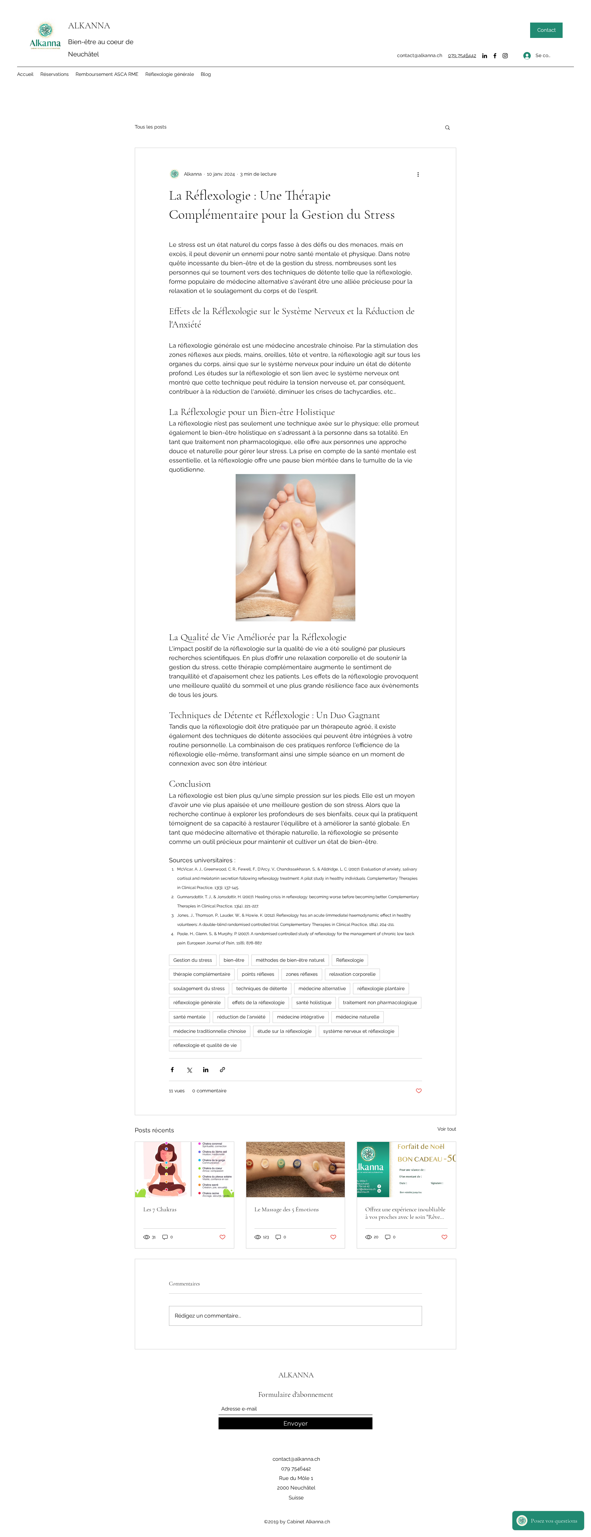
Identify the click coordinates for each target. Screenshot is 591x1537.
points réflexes (258, 974)
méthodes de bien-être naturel (290, 960)
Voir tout (446, 1129)
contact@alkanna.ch (419, 55)
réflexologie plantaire (381, 988)
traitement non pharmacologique (380, 1002)
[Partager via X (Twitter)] (189, 1069)
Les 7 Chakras (159, 1209)
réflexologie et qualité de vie (205, 1045)
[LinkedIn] (484, 55)
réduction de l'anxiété (241, 1017)
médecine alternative (322, 988)
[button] (447, 127)
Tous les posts (151, 127)
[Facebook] (494, 55)
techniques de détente (261, 988)
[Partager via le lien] (222, 1069)
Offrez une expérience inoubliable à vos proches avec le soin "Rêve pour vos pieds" (405, 1213)
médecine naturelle (357, 1017)
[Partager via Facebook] (172, 1069)
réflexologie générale (197, 1002)
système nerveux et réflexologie (358, 1031)
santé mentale (189, 1017)
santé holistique (313, 1002)
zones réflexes (302, 974)
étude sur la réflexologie (285, 1031)
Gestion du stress (192, 960)
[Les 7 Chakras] (184, 1169)
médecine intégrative (300, 1017)
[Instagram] (505, 55)
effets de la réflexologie (258, 1002)
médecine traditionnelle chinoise (209, 1031)
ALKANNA (89, 25)
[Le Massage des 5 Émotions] (295, 1169)
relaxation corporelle (352, 974)
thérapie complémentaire (201, 974)
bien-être (234, 960)
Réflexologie (350, 960)
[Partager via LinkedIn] (205, 1069)
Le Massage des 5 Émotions (286, 1209)
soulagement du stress (199, 988)
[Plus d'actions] (418, 174)
